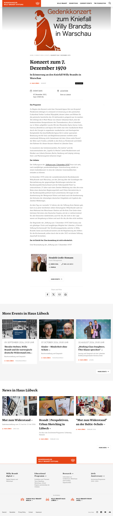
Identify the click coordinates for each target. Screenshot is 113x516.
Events (47, 55)
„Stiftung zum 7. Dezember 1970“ (57, 164)
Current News (39, 55)
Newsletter (12, 512)
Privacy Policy (22, 512)
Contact (31, 512)
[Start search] (108, 3)
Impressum (39, 512)
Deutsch (4, 512)
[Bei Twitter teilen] (53, 294)
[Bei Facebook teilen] (47, 294)
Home (31, 55)
